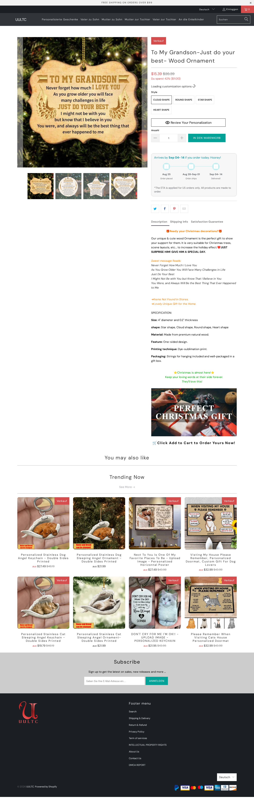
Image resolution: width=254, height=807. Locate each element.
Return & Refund (138, 725)
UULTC (30, 786)
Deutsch (204, 9)
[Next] (145, 102)
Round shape (183, 99)
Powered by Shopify (46, 786)
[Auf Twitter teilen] (155, 209)
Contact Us (135, 758)
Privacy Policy (136, 731)
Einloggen (232, 9)
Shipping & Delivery (139, 718)
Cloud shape (161, 99)
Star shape (205, 99)
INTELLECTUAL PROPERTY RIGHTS (148, 744)
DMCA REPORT (137, 765)
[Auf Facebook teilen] (165, 209)
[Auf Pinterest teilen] (175, 209)
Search (132, 711)
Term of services (138, 738)
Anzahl (155, 130)
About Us (134, 751)
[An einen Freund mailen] (184, 209)
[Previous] (20, 102)
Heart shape (161, 109)
